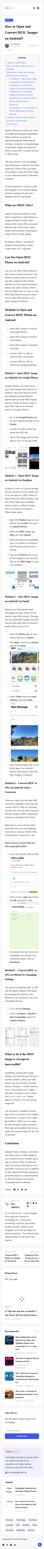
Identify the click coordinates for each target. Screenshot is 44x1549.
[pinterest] (22, 1190)
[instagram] (33, 1203)
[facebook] (14, 1190)
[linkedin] (26, 1190)
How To (9, 20)
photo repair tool (18, 1096)
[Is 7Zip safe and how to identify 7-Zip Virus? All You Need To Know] (22, 1291)
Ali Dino (19, 1386)
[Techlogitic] (10, 8)
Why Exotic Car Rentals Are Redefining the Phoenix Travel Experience (27, 1394)
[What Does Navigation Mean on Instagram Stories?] (9, 1361)
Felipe (7, 1319)
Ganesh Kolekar (23, 1365)
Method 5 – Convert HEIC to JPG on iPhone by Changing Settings (23, 111)
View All (37, 1331)
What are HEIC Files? (16, 63)
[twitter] (18, 1190)
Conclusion (12, 124)
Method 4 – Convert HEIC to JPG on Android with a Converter (23, 101)
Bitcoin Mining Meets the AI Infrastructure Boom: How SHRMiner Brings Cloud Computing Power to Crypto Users (26, 1343)
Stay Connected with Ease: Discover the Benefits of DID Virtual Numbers (25, 1504)
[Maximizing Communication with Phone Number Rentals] (9, 1491)
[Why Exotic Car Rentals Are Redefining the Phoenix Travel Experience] (9, 1394)
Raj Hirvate (15, 44)
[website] (28, 1206)
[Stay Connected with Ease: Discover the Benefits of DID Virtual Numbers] (9, 1504)
